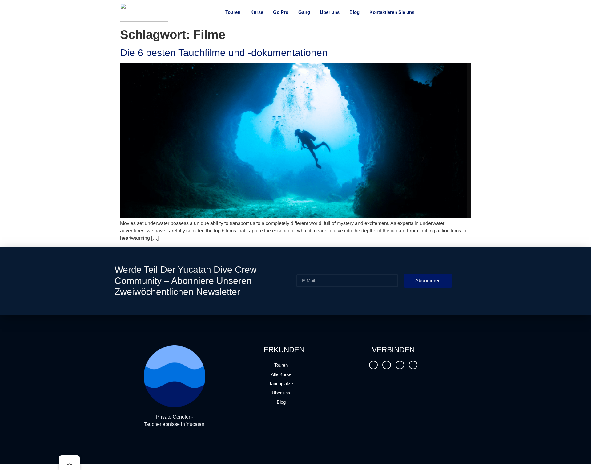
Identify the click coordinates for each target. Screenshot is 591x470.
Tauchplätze (281, 383)
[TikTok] (386, 365)
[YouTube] (400, 365)
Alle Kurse (281, 374)
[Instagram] (373, 365)
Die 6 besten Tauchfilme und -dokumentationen (224, 52)
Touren (281, 365)
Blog (281, 402)
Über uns (281, 392)
